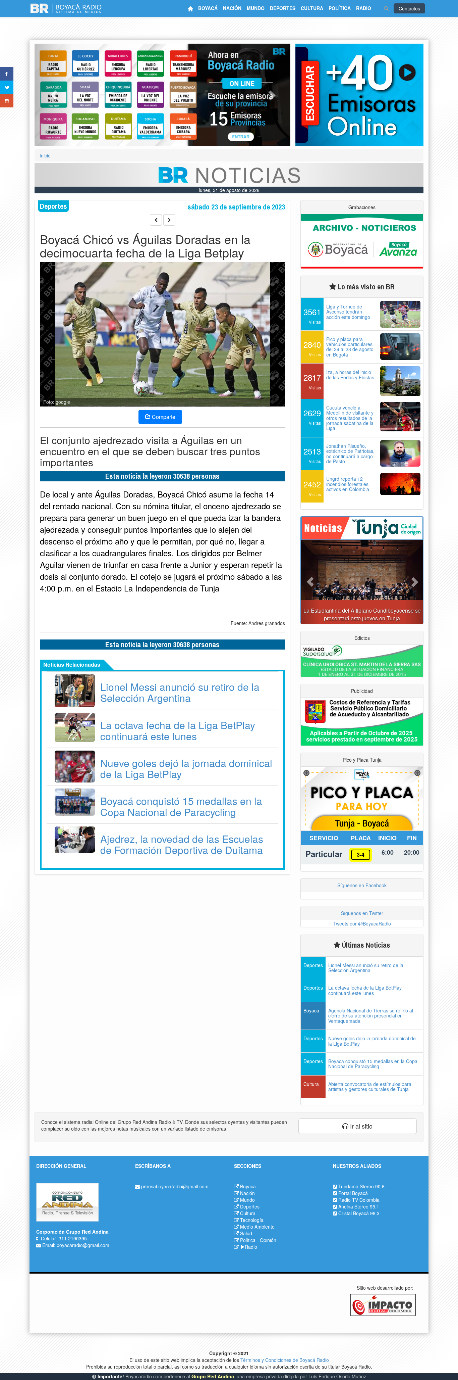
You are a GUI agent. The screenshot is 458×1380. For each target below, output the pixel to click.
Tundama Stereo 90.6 (361, 1186)
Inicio (45, 155)
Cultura (247, 1213)
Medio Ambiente (257, 1226)
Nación (247, 1193)
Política (247, 1240)
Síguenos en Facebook (362, 885)
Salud (246, 1233)
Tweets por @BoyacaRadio (362, 923)
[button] (54, 95)
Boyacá (248, 1186)
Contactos (409, 8)
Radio (251, 1246)
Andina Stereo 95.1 (358, 1206)
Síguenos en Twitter (362, 913)
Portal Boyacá (353, 1193)
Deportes (250, 1206)
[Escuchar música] (359, 95)
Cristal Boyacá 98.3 (359, 1213)
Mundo (247, 1199)
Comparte (163, 417)
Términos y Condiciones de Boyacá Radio (284, 1360)
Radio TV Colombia (359, 1199)
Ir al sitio (360, 1126)
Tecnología (252, 1220)
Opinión (268, 1240)
